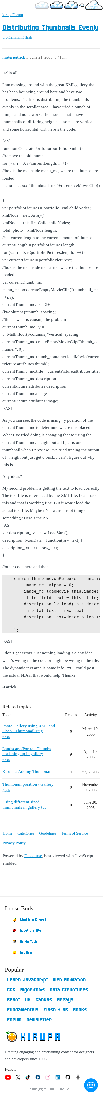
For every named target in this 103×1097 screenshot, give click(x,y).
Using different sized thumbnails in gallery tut (24, 804)
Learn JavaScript (27, 980)
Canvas (44, 1000)
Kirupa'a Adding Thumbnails (28, 771)
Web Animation (69, 980)
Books (80, 1010)
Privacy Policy (14, 843)
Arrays (65, 1000)
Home (7, 833)
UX (27, 1000)
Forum (14, 1020)
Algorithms (32, 990)
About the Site (30, 931)
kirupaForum (12, 15)
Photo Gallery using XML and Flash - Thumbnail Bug (28, 728)
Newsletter (39, 1020)
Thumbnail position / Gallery (28, 784)
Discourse (33, 855)
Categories (26, 833)
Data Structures (69, 990)
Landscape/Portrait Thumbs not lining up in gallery (26, 751)
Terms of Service (74, 833)
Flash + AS (56, 1010)
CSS (11, 990)
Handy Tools (29, 942)
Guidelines (47, 833)
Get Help (26, 953)
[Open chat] (91, 1085)
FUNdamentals (22, 1010)
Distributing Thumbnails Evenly (50, 28)
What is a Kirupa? (33, 920)
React (13, 1000)
